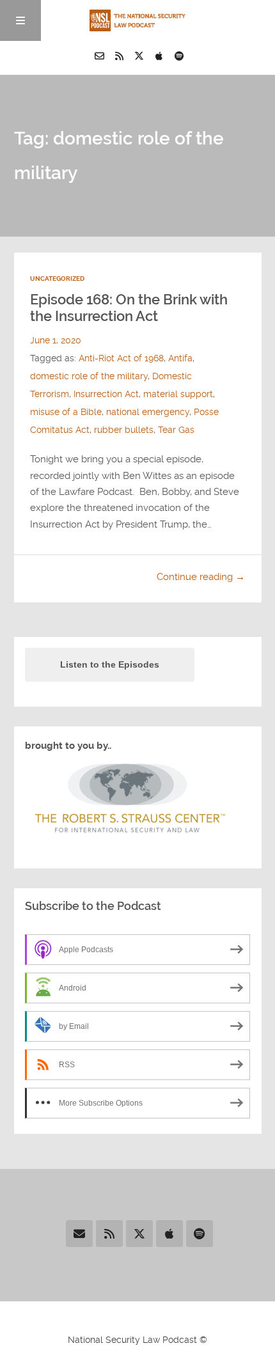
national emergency (147, 412)
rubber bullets (123, 430)
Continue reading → (201, 577)
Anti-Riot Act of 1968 (121, 358)
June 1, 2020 (55, 340)
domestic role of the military (89, 376)
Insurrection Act (106, 394)
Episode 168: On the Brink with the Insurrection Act (129, 308)
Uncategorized (57, 278)
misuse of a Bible (66, 412)
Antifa (180, 358)
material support (178, 394)
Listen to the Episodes (109, 664)
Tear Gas (176, 430)
